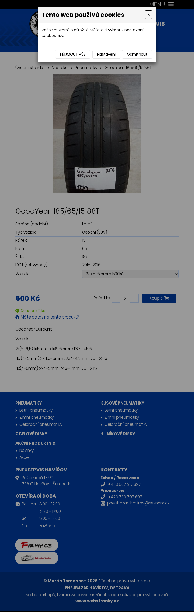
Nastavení (106, 54)
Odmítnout (137, 54)
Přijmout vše (72, 54)
